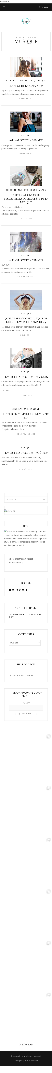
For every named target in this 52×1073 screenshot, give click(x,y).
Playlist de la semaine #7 (26, 85)
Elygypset (20, 675)
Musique (41, 81)
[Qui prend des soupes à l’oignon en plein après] (26, 810)
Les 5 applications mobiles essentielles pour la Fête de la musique (26, 198)
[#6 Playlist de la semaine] (26, 122)
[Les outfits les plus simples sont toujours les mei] (26, 862)
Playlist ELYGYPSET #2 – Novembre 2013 (26, 415)
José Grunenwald (31, 1061)
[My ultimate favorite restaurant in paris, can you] (26, 1017)
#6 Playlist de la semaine (26, 140)
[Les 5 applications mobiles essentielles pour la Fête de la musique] (26, 176)
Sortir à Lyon (38, 190)
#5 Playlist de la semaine (26, 260)
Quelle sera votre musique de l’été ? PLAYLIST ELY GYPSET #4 (26, 320)
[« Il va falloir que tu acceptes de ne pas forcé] (26, 759)
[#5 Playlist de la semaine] (26, 242)
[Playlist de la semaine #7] (26, 67)
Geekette (11, 81)
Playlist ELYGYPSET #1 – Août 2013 (26, 452)
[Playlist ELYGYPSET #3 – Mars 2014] (26, 358)
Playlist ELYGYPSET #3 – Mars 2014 (26, 376)
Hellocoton (29, 675)
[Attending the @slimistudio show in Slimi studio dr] (26, 914)
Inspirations (26, 81)
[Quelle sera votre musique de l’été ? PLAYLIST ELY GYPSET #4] (26, 300)
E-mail (26, 703)
